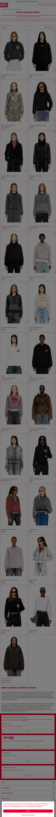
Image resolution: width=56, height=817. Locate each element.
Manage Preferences (18, 806)
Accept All (28, 811)
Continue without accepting (28, 814)
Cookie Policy (40, 806)
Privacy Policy (31, 806)
